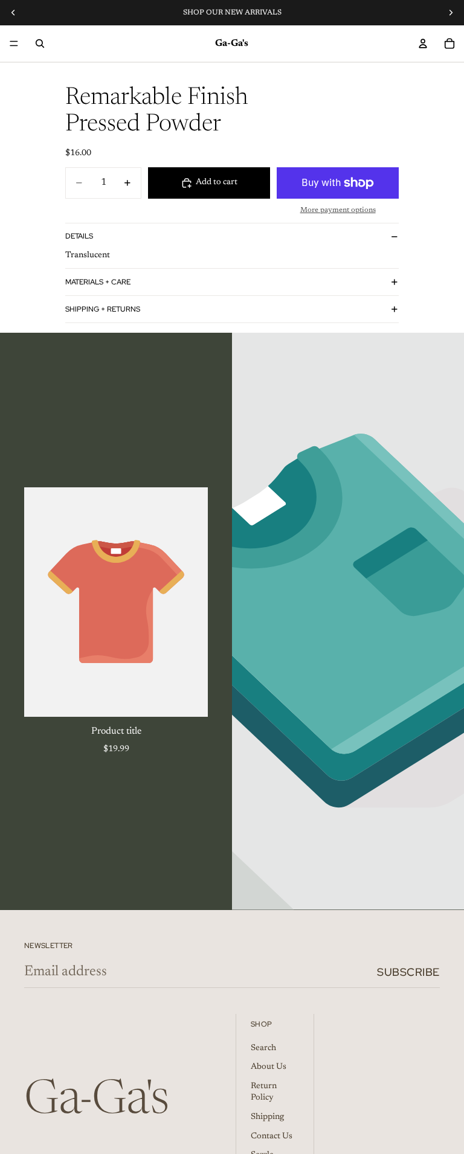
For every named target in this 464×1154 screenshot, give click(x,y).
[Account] (423, 43)
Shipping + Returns (102, 309)
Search (263, 1047)
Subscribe (408, 972)
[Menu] (14, 43)
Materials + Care (97, 282)
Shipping (267, 1117)
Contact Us (271, 1136)
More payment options (338, 210)
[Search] (40, 43)
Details (79, 236)
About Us (268, 1067)
